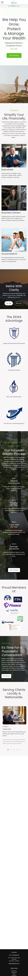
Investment (14, 972)
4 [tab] (16, 749)
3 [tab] (13, 749)
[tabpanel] (14, 727)
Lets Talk (8, 303)
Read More (19, 303)
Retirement (14, 970)
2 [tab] (10, 749)
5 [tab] (19, 749)
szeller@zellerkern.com (14, 963)
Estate (14, 974)
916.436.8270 (15, 955)
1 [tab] (7, 749)
